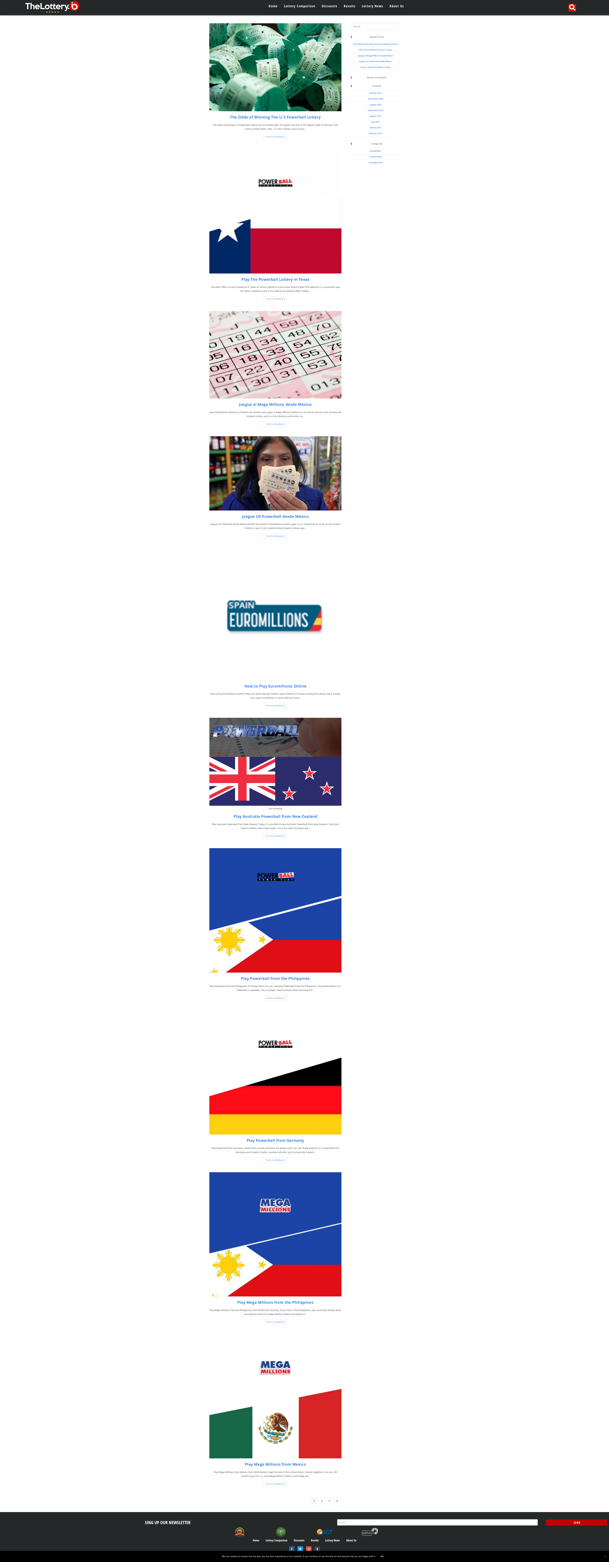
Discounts (329, 6)
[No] (605, 1556)
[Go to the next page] (337, 1501)
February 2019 (375, 133)
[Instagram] (308, 1549)
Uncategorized (375, 162)
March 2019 (375, 127)
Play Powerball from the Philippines (275, 978)
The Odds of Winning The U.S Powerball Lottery (275, 117)
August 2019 (375, 116)
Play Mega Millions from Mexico (275, 1464)
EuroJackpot (375, 150)
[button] (572, 7)
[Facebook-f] (292, 1549)
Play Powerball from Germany (275, 1140)
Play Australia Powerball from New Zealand (275, 816)
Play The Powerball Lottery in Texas (275, 279)
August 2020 (375, 104)
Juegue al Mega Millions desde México (275, 404)
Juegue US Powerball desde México (275, 516)
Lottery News (372, 6)
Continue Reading (277, 136)
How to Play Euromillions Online (275, 686)
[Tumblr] (317, 1549)
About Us (397, 6)
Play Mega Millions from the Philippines (275, 1302)
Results (350, 6)
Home (273, 6)
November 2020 (375, 98)
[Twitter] (300, 1549)
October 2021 (375, 93)
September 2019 (375, 110)
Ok (382, 1556)
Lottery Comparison (299, 6)
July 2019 (375, 121)
